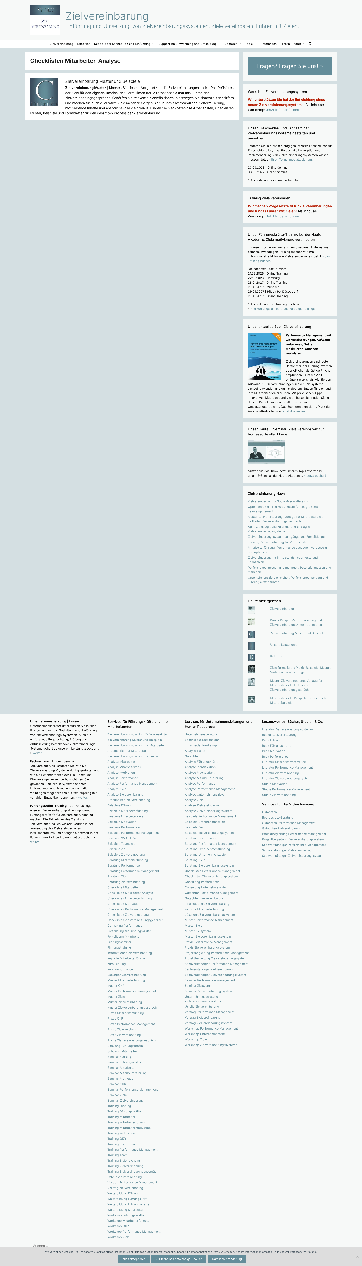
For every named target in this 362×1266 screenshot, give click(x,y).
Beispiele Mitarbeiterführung (127, 811)
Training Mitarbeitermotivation (129, 1128)
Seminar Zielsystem (198, 986)
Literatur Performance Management (287, 767)
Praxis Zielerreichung (122, 1029)
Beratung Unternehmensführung (207, 849)
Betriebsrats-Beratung (277, 817)
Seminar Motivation (121, 1078)
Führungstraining (119, 947)
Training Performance (122, 1144)
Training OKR (116, 1139)
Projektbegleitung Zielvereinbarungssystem (215, 958)
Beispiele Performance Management (133, 833)
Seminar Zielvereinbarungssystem (209, 991)
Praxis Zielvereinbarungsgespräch (131, 1040)
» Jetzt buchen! (315, 475)
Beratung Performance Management (133, 871)
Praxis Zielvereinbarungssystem (207, 947)
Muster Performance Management (131, 991)
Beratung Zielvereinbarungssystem (209, 865)
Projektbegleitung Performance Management (217, 953)
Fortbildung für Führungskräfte (129, 931)
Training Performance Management (132, 1149)
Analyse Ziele (116, 789)
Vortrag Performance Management (132, 1182)
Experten (83, 44)
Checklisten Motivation (123, 904)
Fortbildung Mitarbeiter (123, 936)
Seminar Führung (119, 1057)
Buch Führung (271, 740)
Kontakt (299, 44)
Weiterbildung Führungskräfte (128, 1204)
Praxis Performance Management (131, 1024)
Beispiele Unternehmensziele (205, 822)
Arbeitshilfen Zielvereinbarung (128, 800)
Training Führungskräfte (124, 1111)
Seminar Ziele (117, 1095)
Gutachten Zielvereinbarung (204, 898)
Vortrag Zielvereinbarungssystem (208, 1023)
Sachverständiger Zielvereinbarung (209, 969)
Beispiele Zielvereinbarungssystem (209, 833)
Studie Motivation (274, 784)
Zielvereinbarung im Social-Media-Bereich (278, 501)
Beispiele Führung (119, 805)
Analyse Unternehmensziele (204, 794)
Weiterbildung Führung (123, 1193)
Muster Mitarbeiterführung (126, 980)
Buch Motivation (273, 751)
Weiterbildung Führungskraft (127, 1199)
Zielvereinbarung (107, 15)
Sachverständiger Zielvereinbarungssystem (215, 975)
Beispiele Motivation (121, 822)
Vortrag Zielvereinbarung (125, 1188)
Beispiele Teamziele (121, 843)
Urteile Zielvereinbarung (124, 1177)
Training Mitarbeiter (121, 1117)
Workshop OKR (118, 1226)
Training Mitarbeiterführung (126, 1122)
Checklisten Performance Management (135, 909)
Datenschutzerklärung (227, 1259)
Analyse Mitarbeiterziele (124, 767)
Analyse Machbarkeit (200, 772)
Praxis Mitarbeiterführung (125, 1013)
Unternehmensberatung (201, 734)
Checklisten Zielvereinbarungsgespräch (135, 920)
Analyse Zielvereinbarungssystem (208, 811)
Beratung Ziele (117, 876)
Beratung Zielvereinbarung (126, 882)
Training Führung (119, 1106)
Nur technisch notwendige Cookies (178, 1259)
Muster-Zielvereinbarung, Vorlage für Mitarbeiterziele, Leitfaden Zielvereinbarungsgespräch (296, 685)
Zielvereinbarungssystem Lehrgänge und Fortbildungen (287, 537)
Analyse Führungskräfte (201, 761)
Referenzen (269, 44)
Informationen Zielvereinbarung (129, 953)
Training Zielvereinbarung (125, 1166)
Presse (285, 44)
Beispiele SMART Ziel (122, 838)
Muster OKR (115, 986)
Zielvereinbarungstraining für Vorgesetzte (137, 734)
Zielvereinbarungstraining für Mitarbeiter (136, 745)
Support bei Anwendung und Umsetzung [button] (188, 44)
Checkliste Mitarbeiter (123, 887)
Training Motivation (121, 1133)
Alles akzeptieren (134, 1259)
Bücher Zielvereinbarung (279, 735)
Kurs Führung (116, 964)
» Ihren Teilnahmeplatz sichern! (291, 159)
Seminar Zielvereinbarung (125, 1100)
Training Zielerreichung (123, 1160)
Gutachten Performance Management (211, 893)
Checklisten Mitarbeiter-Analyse (130, 893)
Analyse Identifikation (200, 767)
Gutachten (192, 756)
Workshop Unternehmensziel (205, 1034)
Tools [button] (249, 44)
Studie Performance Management (286, 789)
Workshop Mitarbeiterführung (128, 1220)
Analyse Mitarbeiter (121, 761)
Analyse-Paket (195, 751)
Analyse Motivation (121, 772)
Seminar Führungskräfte (124, 1062)
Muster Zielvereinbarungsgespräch (132, 1007)
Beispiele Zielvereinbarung (126, 854)
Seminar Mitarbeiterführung (127, 1073)
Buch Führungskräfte (276, 745)
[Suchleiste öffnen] (310, 44)
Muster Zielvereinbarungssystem (208, 936)
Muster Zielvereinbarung (124, 1002)
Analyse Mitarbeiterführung (204, 778)
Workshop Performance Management (134, 1231)
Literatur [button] (231, 44)
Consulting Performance (124, 925)
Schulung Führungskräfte (125, 1046)
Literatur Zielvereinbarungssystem (286, 778)
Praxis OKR (115, 1018)
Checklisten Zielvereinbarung (128, 914)
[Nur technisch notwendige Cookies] (357, 1256)
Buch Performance (275, 756)
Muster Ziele (116, 996)
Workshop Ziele (118, 1237)
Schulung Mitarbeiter (122, 1051)
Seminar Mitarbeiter (121, 1067)
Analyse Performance (122, 778)
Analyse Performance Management (132, 783)
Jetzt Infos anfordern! (283, 110)
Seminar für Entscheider (202, 740)
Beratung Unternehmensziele (205, 854)
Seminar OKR (116, 1084)
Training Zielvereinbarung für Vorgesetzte (277, 542)
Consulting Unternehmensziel (205, 887)
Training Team (117, 1155)
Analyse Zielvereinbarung (125, 794)
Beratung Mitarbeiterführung (127, 860)
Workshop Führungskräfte (125, 1215)
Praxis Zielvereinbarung (124, 1035)
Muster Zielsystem (198, 931)
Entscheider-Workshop (201, 745)
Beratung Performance (123, 865)
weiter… (38, 753)
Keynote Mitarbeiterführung (127, 958)
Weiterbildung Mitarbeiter (125, 1210)
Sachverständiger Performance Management (216, 964)
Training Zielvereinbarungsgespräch (132, 1171)
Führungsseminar (119, 942)
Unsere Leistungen (283, 644)
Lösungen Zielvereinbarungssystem (210, 914)
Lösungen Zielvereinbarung (126, 975)
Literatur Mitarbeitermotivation (284, 762)
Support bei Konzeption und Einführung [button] (122, 44)
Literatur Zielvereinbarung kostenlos (288, 729)
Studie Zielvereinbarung (279, 795)
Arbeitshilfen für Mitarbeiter (127, 751)
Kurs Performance (120, 969)
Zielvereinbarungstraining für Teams (133, 756)
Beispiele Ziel (116, 849)
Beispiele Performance (123, 827)
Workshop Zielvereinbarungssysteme (211, 1045)
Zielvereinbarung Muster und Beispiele (102, 81)
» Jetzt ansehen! (294, 411)
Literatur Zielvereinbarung (280, 773)
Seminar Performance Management (132, 1089)
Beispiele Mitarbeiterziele (125, 816)
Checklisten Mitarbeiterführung (129, 898)
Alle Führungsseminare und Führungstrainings (283, 309)
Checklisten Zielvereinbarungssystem (211, 876)
